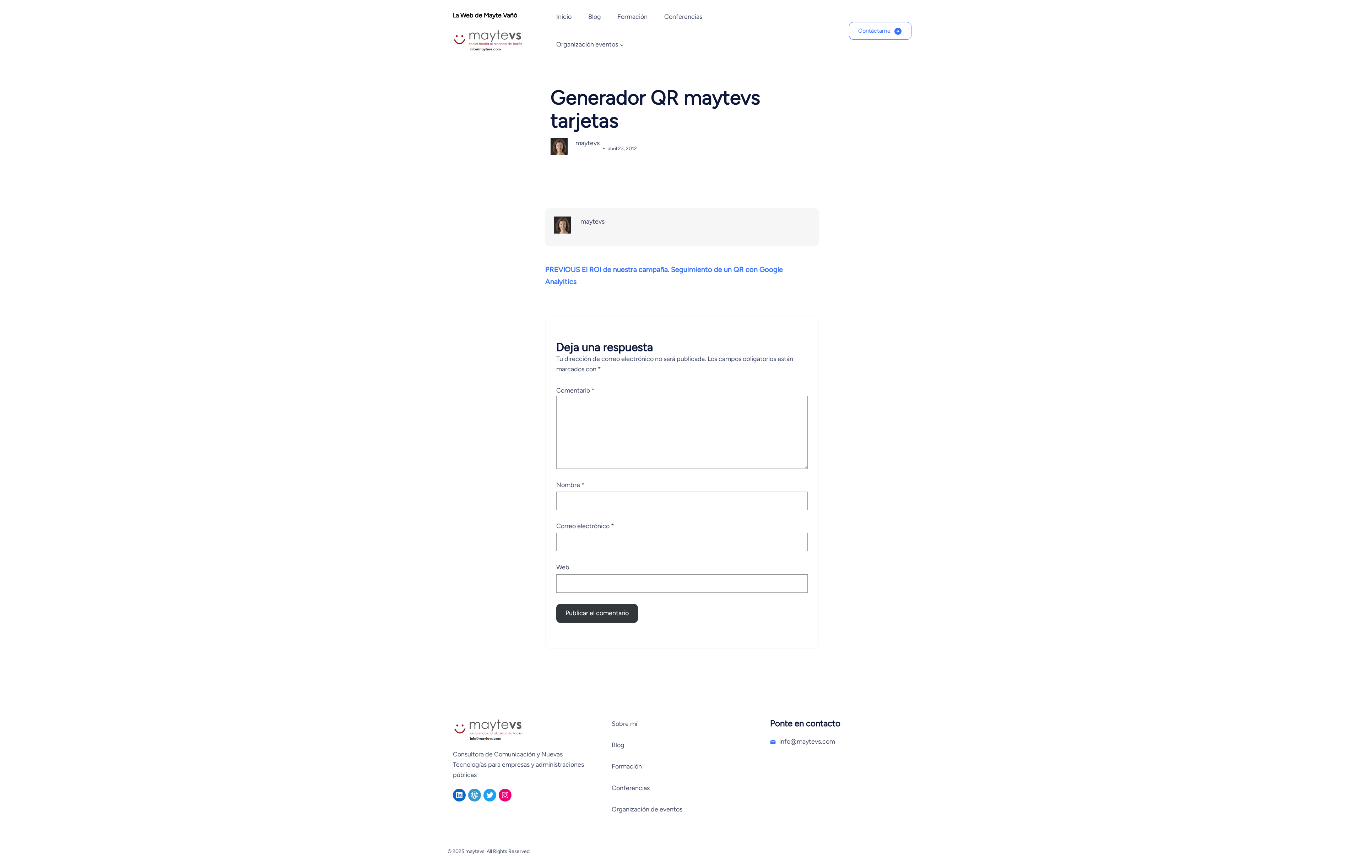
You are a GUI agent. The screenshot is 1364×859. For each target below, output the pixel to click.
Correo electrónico (585, 526)
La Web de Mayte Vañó (485, 15)
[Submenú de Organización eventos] (622, 45)
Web (562, 567)
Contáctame (874, 30)
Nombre (570, 485)
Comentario (575, 390)
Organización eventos (587, 44)
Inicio (564, 17)
